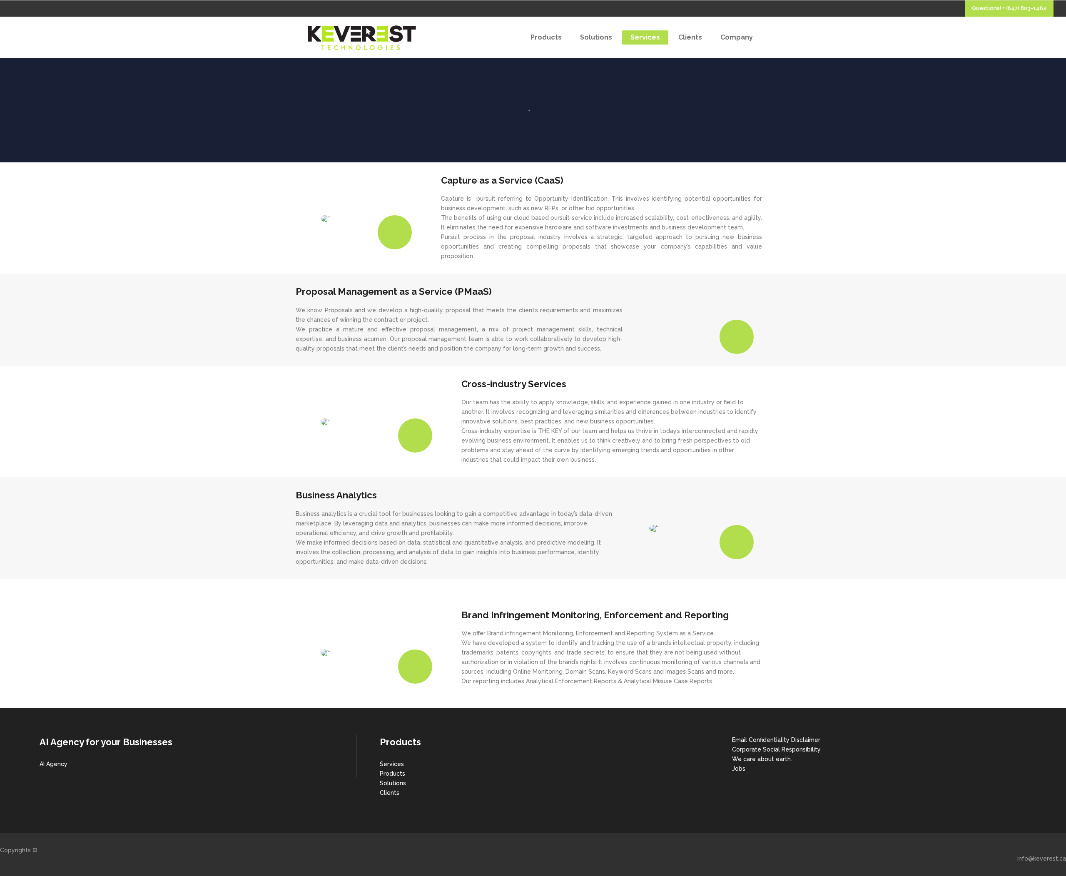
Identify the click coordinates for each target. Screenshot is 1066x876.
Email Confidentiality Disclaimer (776, 740)
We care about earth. (762, 759)
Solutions (393, 783)
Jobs (738, 768)
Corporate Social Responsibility (776, 749)
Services (392, 764)
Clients (389, 792)
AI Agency (53, 764)
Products (392, 773)
